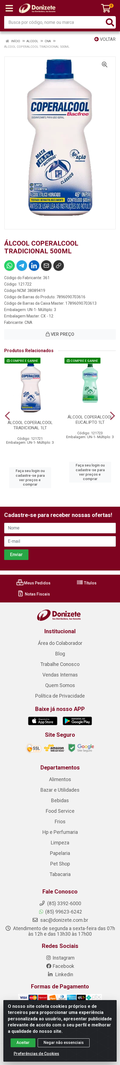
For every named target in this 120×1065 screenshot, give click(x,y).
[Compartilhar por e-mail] (46, 265)
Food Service (60, 811)
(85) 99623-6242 (63, 912)
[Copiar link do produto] (58, 265)
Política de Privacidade (60, 696)
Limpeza (60, 843)
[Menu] (9, 8)
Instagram (63, 958)
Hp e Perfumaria (60, 832)
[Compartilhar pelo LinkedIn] (34, 265)
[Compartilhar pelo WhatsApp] (9, 265)
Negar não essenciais (64, 1042)
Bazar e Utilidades (60, 790)
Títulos (90, 583)
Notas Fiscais (37, 594)
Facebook (63, 966)
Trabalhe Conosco (60, 664)
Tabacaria (60, 874)
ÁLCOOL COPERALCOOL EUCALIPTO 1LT (90, 420)
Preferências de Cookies (36, 1053)
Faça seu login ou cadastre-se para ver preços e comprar (30, 477)
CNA (28, 322)
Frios (60, 821)
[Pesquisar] (110, 22)
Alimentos (60, 779)
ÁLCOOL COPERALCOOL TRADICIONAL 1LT (30, 425)
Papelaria (60, 853)
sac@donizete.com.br (63, 920)
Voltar (107, 39)
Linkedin (63, 974)
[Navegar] (7, 416)
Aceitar (23, 1042)
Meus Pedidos (37, 583)
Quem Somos (60, 685)
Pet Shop (60, 864)
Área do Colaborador (60, 643)
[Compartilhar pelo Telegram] (21, 265)
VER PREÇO (62, 334)
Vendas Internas (60, 675)
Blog (60, 654)
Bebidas (60, 800)
